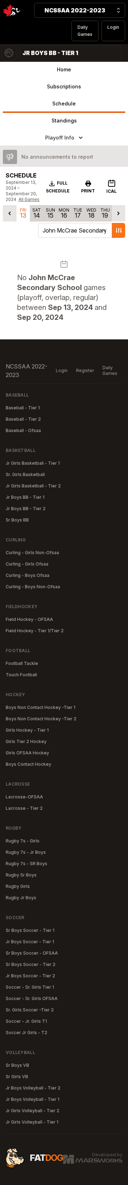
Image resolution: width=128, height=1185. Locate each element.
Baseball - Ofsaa (23, 430)
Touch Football (21, 674)
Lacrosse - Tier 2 (24, 808)
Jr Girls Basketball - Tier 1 (33, 463)
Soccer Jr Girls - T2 (26, 1032)
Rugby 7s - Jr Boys (26, 852)
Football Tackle (22, 663)
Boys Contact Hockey (28, 764)
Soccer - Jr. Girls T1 (26, 1021)
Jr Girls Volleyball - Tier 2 (32, 1110)
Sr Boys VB (17, 1065)
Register (85, 370)
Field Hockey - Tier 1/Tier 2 (35, 630)
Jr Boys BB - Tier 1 (25, 497)
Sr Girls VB (17, 1076)
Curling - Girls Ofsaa (27, 564)
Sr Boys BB (17, 520)
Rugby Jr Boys (21, 897)
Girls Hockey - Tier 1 (27, 730)
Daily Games (85, 30)
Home (64, 69)
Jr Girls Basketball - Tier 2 (33, 485)
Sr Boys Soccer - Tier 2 (30, 964)
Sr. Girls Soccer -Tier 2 (30, 1009)
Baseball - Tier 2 (23, 419)
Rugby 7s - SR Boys (26, 863)
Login (113, 27)
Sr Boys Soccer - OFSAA (32, 953)
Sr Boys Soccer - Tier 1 (30, 930)
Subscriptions (64, 86)
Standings (64, 121)
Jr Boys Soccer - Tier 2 (30, 975)
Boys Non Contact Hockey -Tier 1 (40, 707)
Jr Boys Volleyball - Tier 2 (33, 1088)
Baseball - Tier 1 (23, 407)
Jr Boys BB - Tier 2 (26, 508)
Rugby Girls (18, 886)
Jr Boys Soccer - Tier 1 (30, 941)
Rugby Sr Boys (21, 875)
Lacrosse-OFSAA (24, 796)
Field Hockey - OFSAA (29, 619)
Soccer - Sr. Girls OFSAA (32, 998)
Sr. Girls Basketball (25, 474)
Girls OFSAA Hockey (27, 752)
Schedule (64, 103)
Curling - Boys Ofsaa (27, 575)
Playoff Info (59, 138)
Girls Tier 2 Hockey (26, 741)
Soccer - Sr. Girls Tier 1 (30, 987)
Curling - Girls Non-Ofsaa (32, 552)
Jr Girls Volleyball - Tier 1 (32, 1122)
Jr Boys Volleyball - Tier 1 (32, 1099)
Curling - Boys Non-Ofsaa (33, 586)
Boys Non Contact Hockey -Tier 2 (41, 718)
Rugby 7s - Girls (22, 840)
